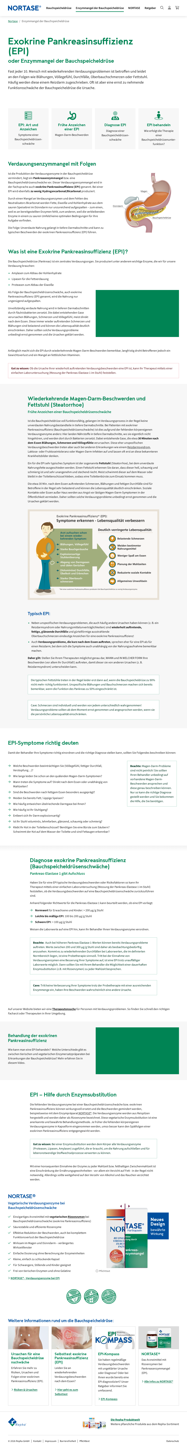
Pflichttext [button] (84, 1441)
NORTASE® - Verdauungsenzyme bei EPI (35, 1278)
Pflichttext (104, 1271)
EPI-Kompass (109, 1399)
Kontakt (37, 1441)
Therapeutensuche (64, 1009)
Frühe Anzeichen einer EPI (71, 127)
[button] (100, 8)
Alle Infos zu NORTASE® (158, 1382)
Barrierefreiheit (68, 1441)
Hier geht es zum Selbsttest (66, 1392)
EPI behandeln (159, 125)
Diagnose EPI (115, 125)
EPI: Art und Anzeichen (28, 127)
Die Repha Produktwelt (125, 1420)
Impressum (50, 1441)
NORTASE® (84, 1113)
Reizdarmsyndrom (138, 447)
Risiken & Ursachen (25, 1390)
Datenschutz (172, 1441)
